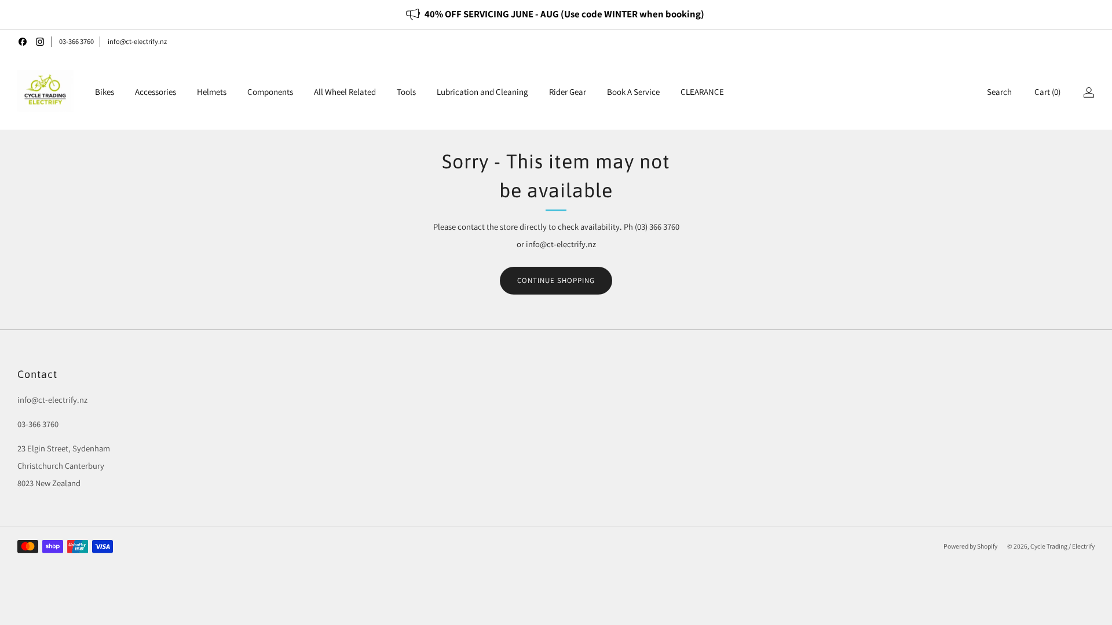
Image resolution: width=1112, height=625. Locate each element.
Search (999, 91)
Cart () (1047, 91)
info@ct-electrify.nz (137, 41)
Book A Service (633, 91)
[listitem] (555, 14)
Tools (406, 91)
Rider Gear (567, 91)
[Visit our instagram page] (40, 41)
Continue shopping (556, 280)
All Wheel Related (345, 91)
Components (270, 91)
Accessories (155, 91)
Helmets (211, 91)
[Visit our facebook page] (22, 41)
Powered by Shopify (970, 546)
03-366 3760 (76, 41)
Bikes (104, 91)
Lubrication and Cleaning (482, 91)
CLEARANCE (702, 91)
